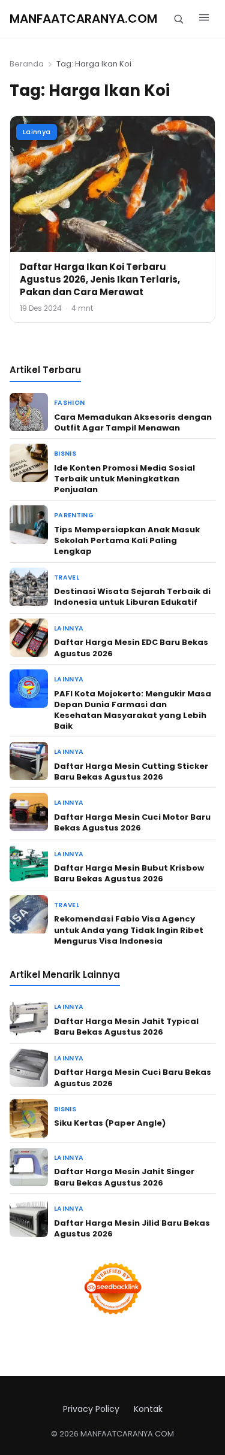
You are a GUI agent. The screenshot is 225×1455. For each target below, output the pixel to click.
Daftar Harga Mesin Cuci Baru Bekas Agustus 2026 (132, 1077)
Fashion (69, 402)
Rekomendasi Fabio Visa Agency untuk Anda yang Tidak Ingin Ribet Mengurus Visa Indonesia (128, 929)
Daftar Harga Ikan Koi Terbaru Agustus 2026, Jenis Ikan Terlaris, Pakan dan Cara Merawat (100, 279)
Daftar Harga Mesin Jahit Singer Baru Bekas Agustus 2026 (124, 1177)
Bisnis (65, 453)
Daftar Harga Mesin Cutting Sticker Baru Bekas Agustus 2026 (131, 771)
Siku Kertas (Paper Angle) (110, 1123)
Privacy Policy (91, 1409)
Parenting (74, 515)
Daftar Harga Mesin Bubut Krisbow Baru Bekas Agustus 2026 (129, 873)
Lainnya (36, 132)
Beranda (27, 63)
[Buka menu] (204, 19)
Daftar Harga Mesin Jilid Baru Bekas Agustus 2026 (132, 1228)
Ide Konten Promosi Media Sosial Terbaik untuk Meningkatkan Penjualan (124, 478)
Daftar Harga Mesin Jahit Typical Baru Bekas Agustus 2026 (126, 1027)
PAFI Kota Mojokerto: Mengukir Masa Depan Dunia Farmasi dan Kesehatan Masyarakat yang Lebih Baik (132, 710)
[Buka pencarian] (178, 18)
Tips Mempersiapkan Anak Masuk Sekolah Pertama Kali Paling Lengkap (127, 540)
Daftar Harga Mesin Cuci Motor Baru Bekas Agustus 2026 (132, 822)
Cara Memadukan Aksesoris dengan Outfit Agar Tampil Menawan (133, 422)
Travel (66, 577)
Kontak (148, 1409)
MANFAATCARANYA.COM (83, 18)
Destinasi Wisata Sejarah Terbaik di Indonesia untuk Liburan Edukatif (132, 597)
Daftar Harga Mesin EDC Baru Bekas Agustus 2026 (131, 647)
